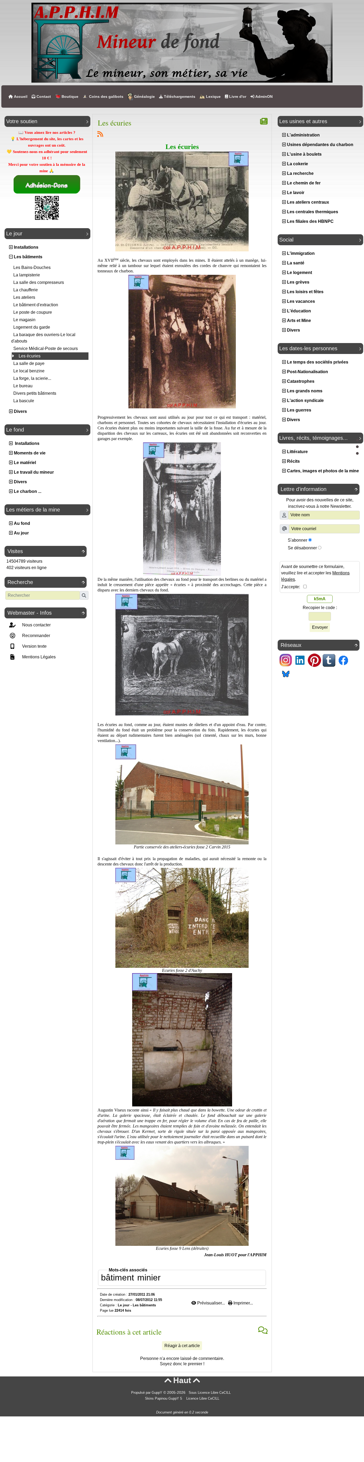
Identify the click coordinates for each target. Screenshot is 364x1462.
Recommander (35, 635)
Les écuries (29, 356)
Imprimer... (242, 1303)
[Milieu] (357, 446)
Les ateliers (24, 297)
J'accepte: (292, 587)
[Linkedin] (300, 660)
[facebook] (343, 660)
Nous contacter (36, 625)
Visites (46, 551)
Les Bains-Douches (32, 267)
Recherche (46, 582)
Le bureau (23, 386)
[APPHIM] (182, 42)
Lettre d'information (319, 489)
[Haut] (357, 440)
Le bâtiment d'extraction (35, 305)
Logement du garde (31, 327)
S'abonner (297, 540)
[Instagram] (285, 660)
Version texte (34, 646)
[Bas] (357, 453)
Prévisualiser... (211, 1303)
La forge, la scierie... (32, 378)
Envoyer (320, 627)
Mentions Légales (38, 657)
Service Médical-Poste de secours (45, 348)
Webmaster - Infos (46, 613)
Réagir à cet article (182, 1345)
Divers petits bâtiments (34, 393)
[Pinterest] (314, 660)
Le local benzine (29, 371)
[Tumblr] (328, 660)
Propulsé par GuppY (147, 1393)
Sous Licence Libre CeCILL (210, 1393)
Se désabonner (302, 548)
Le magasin (24, 319)
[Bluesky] (285, 673)
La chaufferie (25, 290)
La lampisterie (26, 275)
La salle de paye (29, 363)
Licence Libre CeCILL (202, 1398)
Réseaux (319, 645)
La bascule (23, 400)
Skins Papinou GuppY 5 (164, 1398)
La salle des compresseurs (38, 282)
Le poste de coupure (32, 312)
